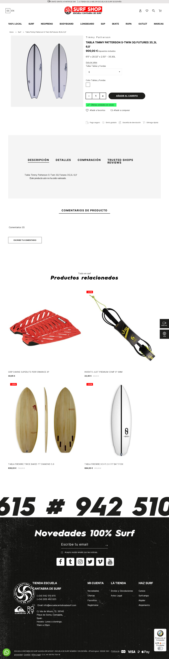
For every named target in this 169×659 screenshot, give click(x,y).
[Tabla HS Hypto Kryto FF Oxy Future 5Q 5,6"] (130, 194)
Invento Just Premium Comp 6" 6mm (103, 372)
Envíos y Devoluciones (122, 591)
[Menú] (164, 630)
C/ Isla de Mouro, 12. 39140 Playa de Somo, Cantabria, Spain (50, 615)
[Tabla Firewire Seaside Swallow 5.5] (108, 194)
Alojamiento (144, 605)
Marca (28, 180)
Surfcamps (144, 595)
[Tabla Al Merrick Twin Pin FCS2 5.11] (86, 194)
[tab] (38, 160)
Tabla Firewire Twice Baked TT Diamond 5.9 (31, 464)
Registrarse (93, 605)
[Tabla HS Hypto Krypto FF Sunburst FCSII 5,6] (65, 194)
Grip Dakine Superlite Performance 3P (28, 372)
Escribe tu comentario (25, 240)
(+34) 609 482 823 (46, 599)
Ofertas (91, 595)
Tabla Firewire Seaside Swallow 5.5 (108, 207)
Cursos (142, 591)
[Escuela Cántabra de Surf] (83, 10)
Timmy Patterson (98, 37)
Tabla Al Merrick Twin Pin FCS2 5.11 (87, 207)
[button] (95, 110)
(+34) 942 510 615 (46, 595)
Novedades (93, 591)
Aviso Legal (116, 595)
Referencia (30, 184)
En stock (29, 187)
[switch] (160, 648)
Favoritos (92, 600)
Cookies (27, 655)
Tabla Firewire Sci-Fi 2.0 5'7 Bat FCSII (103, 464)
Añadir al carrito (127, 96)
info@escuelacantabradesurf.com (60, 605)
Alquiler (142, 600)
